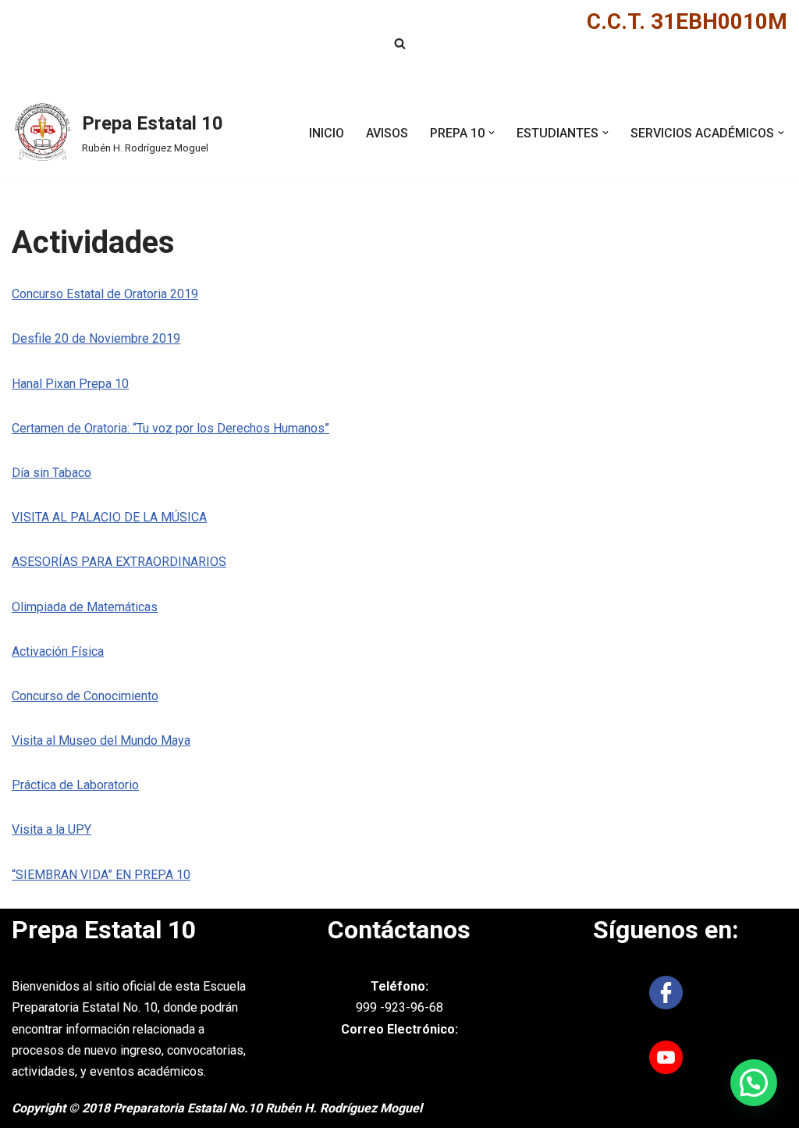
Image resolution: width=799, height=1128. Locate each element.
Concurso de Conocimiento (85, 696)
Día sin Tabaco (51, 472)
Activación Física (58, 651)
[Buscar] (400, 43)
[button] (491, 133)
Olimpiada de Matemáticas (85, 607)
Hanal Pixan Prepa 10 (70, 383)
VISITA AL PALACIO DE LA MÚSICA (109, 517)
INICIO (326, 133)
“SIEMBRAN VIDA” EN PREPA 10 (101, 874)
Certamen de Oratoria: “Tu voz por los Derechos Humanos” (170, 428)
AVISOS (387, 133)
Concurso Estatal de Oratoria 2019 (105, 293)
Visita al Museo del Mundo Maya (101, 740)
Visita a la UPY (51, 829)
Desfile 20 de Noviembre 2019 (96, 338)
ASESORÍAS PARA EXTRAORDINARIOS (119, 561)
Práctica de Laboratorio (75, 785)
